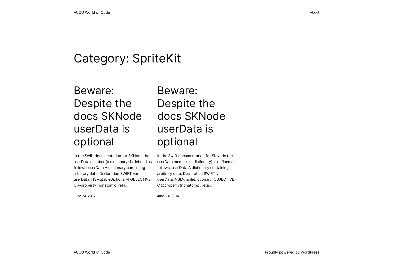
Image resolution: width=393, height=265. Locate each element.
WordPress (310, 252)
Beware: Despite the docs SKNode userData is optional (108, 116)
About (314, 12)
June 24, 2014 (84, 196)
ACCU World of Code (92, 12)
